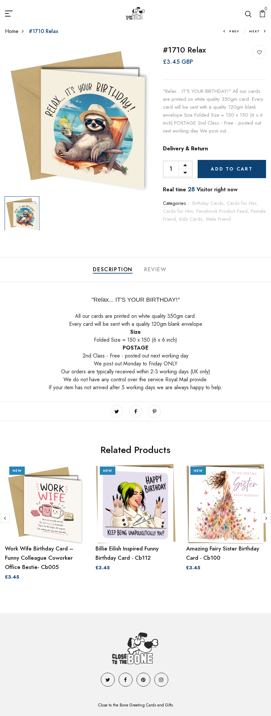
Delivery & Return (185, 148)
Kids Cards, (192, 219)
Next (254, 31)
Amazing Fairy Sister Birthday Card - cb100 (222, 553)
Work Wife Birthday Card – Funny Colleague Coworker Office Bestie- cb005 (39, 558)
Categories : (176, 203)
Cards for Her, (242, 203)
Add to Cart (232, 169)
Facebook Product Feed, (223, 211)
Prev (234, 31)
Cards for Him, (179, 211)
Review (155, 269)
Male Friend (218, 219)
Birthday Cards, (209, 203)
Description (113, 269)
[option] (79, 119)
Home (12, 31)
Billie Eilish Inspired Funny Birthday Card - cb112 (127, 553)
